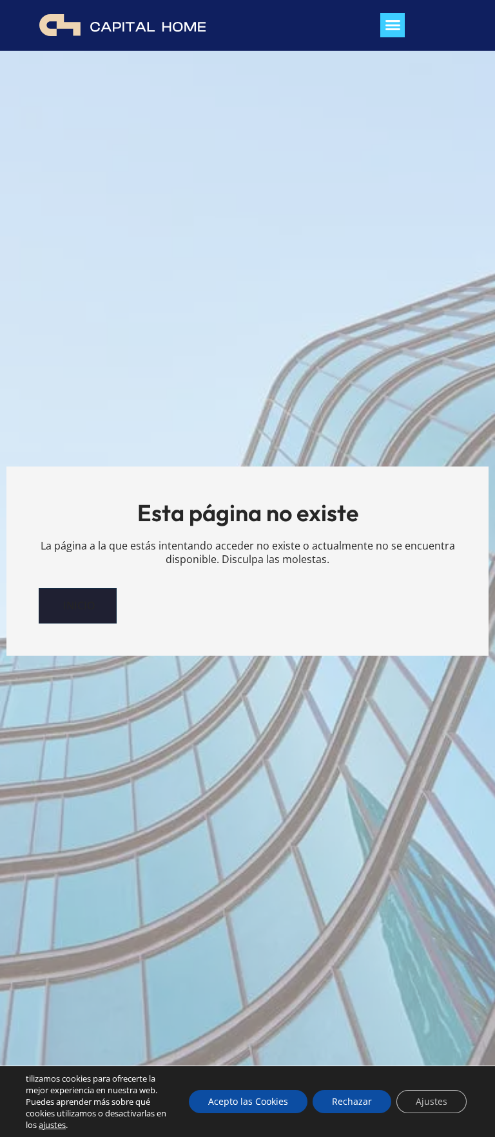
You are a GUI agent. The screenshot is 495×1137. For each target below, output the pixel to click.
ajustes (52, 1125)
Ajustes (431, 1101)
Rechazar (352, 1101)
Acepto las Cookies (248, 1101)
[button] (392, 25)
